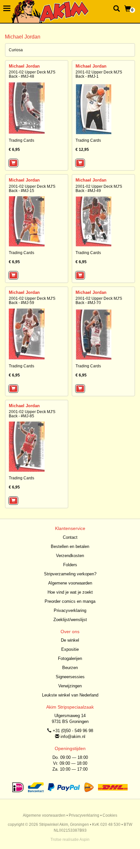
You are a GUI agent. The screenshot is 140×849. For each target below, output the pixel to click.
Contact (70, 537)
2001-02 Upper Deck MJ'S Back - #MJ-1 (99, 74)
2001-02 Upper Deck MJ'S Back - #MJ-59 (32, 300)
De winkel (70, 640)
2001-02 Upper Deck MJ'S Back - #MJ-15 (32, 188)
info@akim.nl (73, 736)
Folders (70, 564)
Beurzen (70, 667)
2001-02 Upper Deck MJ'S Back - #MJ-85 (32, 413)
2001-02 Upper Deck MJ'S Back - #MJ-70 (99, 300)
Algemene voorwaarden (70, 583)
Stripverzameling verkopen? (70, 573)
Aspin (84, 839)
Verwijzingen (70, 685)
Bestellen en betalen (70, 546)
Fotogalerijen (70, 658)
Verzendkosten (70, 555)
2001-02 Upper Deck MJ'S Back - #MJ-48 (32, 74)
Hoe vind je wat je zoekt (70, 592)
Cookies (110, 815)
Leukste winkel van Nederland (70, 695)
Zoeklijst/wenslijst (70, 619)
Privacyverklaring (70, 610)
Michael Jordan (24, 66)
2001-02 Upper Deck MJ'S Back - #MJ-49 (99, 188)
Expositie (70, 649)
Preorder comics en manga (70, 601)
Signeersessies (70, 676)
